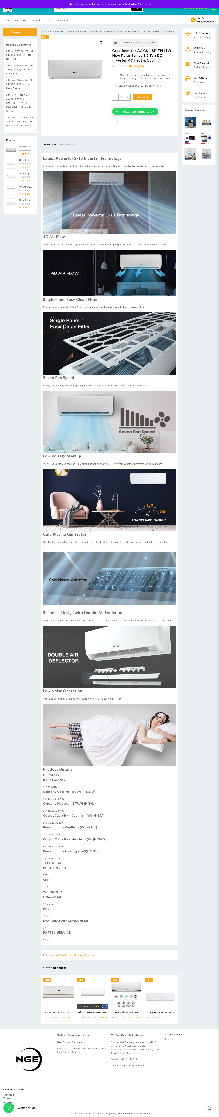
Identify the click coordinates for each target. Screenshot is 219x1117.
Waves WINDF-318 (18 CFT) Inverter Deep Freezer (20, 84)
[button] (101, 43)
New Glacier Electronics (90, 1113)
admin (9, 50)
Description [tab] (48, 144)
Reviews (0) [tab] (67, 144)
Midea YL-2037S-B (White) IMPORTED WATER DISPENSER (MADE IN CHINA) (18, 102)
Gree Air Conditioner (76, 31)
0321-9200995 (206, 21)
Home (44, 31)
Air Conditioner (56, 31)
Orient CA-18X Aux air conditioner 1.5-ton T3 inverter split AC (19, 121)
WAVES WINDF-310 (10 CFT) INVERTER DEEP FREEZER (20, 54)
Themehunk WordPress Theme (134, 1113)
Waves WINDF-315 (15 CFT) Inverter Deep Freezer (20, 69)
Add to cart (142, 97)
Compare (117, 122)
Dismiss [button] (147, 4)
